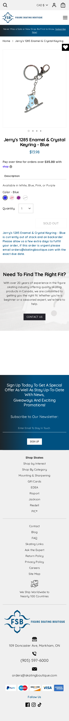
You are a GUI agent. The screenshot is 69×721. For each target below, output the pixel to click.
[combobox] (26, 208)
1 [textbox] (21, 208)
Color (11, 192)
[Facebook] (27, 705)
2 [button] (32, 130)
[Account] (54, 4)
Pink (11, 197)
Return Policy (34, 556)
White (25, 197)
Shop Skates (34, 457)
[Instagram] (33, 705)
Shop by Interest (34, 463)
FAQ (34, 538)
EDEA (34, 487)
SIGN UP (34, 441)
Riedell (34, 505)
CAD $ (40, 5)
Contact (34, 526)
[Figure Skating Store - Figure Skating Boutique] (22, 17)
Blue (5, 197)
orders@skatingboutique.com (34, 675)
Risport (34, 493)
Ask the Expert (34, 550)
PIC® (34, 511)
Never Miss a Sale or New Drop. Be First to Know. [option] (34, 30)
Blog (34, 532)
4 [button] (40, 130)
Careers (34, 568)
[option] (34, 88)
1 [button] (29, 131)
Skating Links (34, 544)
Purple (18, 197)
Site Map (34, 574)
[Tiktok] (40, 705)
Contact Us (34, 317)
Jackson (34, 499)
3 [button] (36, 130)
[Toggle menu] (65, 17)
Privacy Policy (34, 562)
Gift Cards (34, 481)
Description (12, 176)
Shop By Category (34, 469)
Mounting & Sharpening (34, 475)
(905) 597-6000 (35, 660)
